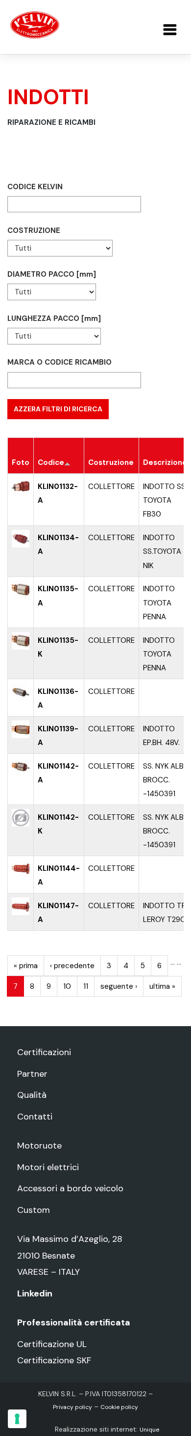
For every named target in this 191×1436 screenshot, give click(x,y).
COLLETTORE (111, 486)
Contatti (34, 1116)
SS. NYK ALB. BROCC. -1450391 (164, 780)
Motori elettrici (48, 1167)
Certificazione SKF (54, 1360)
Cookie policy (119, 1407)
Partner (32, 1074)
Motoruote (39, 1145)
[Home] (34, 24)
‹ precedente (72, 966)
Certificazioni (44, 1052)
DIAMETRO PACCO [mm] (51, 274)
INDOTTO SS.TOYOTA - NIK (165, 551)
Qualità (32, 1095)
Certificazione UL (52, 1344)
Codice (51, 462)
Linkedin (34, 1293)
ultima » (162, 986)
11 (85, 986)
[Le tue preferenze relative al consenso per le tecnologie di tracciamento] (17, 1418)
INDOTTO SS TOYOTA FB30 (164, 500)
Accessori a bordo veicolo (70, 1188)
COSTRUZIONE (33, 230)
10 (67, 986)
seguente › (118, 986)
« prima (26, 966)
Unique (149, 1430)
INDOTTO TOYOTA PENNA (159, 602)
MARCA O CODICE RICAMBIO (59, 362)
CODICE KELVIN (35, 187)
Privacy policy (72, 1407)
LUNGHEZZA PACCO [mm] (54, 318)
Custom (33, 1210)
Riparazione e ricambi (51, 122)
